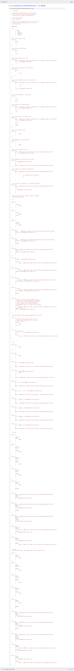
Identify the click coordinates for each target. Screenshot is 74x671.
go (9, 5)
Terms (13, 669)
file (32, 8)
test (39, 5)
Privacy (10, 669)
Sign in (71, 1)
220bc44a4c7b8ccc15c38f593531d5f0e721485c (24, 5)
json (72, 669)
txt (69, 669)
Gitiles (7, 669)
